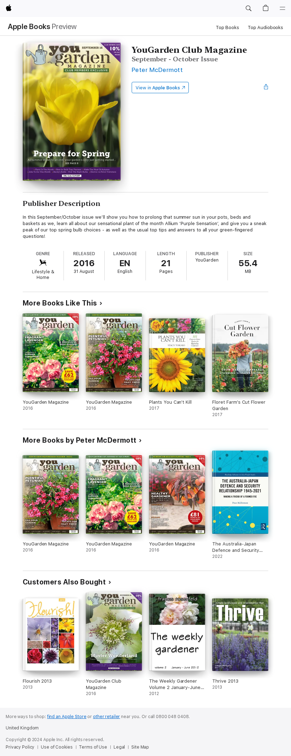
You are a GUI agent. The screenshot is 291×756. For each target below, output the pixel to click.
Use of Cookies (56, 747)
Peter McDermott (157, 69)
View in (158, 87)
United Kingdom (22, 728)
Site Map (140, 747)
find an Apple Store (67, 716)
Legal (119, 747)
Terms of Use (93, 747)
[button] (248, 8)
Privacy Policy (20, 747)
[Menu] (282, 8)
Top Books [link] (227, 27)
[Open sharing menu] (266, 87)
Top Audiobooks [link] (265, 27)
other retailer (106, 716)
